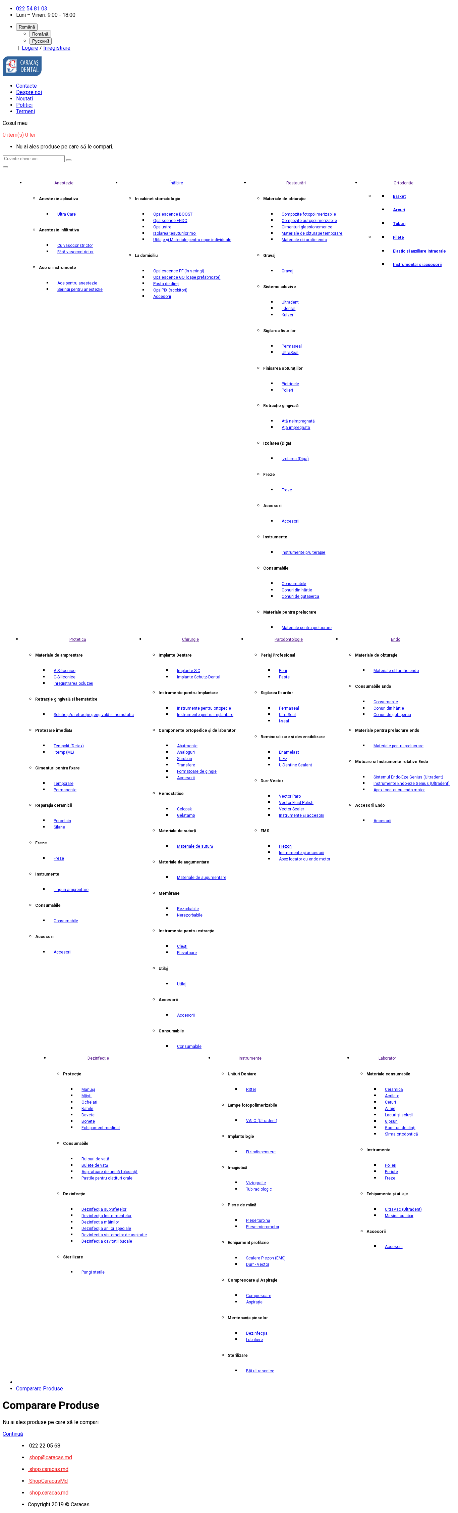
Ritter (251, 1089)
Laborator (387, 1058)
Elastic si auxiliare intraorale (419, 251)
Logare (30, 48)
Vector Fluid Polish (296, 802)
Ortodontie (403, 183)
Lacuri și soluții (399, 1115)
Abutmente (187, 746)
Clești (182, 946)
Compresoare (258, 1295)
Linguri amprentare (71, 889)
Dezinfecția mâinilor (100, 1222)
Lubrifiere (254, 1339)
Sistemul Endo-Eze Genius (408, 777)
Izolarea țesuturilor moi (174, 233)
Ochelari (89, 1102)
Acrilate (392, 1096)
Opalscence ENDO (170, 220)
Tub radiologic (259, 1189)
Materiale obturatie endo (304, 239)
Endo (395, 639)
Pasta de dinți (166, 283)
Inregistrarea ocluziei (73, 683)
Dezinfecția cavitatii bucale (106, 1241)
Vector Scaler (291, 809)
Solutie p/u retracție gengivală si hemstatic (94, 714)
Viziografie (256, 1183)
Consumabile (294, 583)
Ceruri (390, 1102)
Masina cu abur (399, 1215)
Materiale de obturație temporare (312, 233)
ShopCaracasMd (48, 1481)
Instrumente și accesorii (301, 815)
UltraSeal (290, 352)
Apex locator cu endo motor (304, 859)
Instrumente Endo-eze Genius (412, 783)
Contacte (26, 86)
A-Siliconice (64, 670)
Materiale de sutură (195, 846)
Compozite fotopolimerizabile (309, 214)
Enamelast (289, 752)
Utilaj (181, 984)
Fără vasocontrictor (75, 252)
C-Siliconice (64, 677)
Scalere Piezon (266, 1258)
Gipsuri (391, 1121)
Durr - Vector (257, 1264)
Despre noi (29, 92)
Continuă (13, 1434)
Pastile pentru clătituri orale (106, 1178)
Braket (399, 196)
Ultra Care (66, 214)
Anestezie (63, 183)
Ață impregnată (296, 427)
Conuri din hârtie (297, 590)
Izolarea (295, 458)
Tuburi (399, 223)
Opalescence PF (178, 271)
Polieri (287, 390)
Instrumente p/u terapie (303, 552)
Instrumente (250, 1058)
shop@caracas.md (50, 1457)
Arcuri (399, 210)
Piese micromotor (262, 1227)
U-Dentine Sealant (295, 765)
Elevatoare (187, 952)
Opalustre (162, 227)
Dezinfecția (257, 1333)
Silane (59, 827)
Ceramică (394, 1089)
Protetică (77, 639)
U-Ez (283, 758)
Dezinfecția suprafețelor (103, 1209)
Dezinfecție (98, 1058)
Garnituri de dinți (400, 1127)
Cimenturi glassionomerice (307, 227)
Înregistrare (56, 48)
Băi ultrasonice (260, 1371)
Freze (287, 490)
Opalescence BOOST (172, 214)
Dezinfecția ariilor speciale (106, 1228)
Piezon (285, 846)
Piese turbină (258, 1220)
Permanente (65, 790)
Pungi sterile (93, 1272)
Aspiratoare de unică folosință (109, 1171)
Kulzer (287, 315)
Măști (86, 1096)
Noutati (24, 98)
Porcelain (62, 820)
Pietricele (290, 384)
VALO (261, 1120)
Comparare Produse (39, 1388)
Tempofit (69, 746)
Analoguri (186, 752)
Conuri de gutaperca (300, 596)
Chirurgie (190, 639)
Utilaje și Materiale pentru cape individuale (192, 239)
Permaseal (292, 346)
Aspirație (254, 1302)
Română (40, 34)
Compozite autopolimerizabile (309, 220)
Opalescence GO (187, 277)
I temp (64, 752)
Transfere (186, 765)
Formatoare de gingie (197, 771)
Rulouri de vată (95, 1159)
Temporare (63, 783)
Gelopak (184, 809)
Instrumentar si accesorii (417, 264)
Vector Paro (290, 796)
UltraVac (403, 1209)
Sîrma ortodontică (401, 1134)
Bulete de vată (94, 1165)
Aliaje (390, 1108)
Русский (40, 41)
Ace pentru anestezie (77, 283)
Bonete (88, 1121)
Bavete (88, 1115)
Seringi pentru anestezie (80, 289)
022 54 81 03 (31, 8)
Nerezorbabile (190, 915)
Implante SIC (188, 670)
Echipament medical (100, 1127)
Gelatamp (186, 815)
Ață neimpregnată (298, 421)
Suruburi (184, 758)
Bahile (87, 1108)
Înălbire (176, 183)
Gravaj (287, 271)
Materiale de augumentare (201, 877)
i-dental (288, 308)
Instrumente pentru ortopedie (204, 708)
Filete (398, 237)
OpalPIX (170, 290)
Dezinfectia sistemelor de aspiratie (114, 1235)
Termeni (25, 111)
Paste (284, 677)
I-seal (284, 721)
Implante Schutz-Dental (198, 677)
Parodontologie (289, 639)
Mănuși (88, 1089)
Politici (24, 105)
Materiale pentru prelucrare (307, 627)
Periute (391, 1171)
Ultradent (290, 302)
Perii (283, 670)
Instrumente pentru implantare (205, 714)
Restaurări (296, 183)
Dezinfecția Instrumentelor (106, 1215)
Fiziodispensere (261, 1152)
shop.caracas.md (48, 1469)
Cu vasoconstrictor (75, 245)
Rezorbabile (188, 908)
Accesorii (162, 296)
